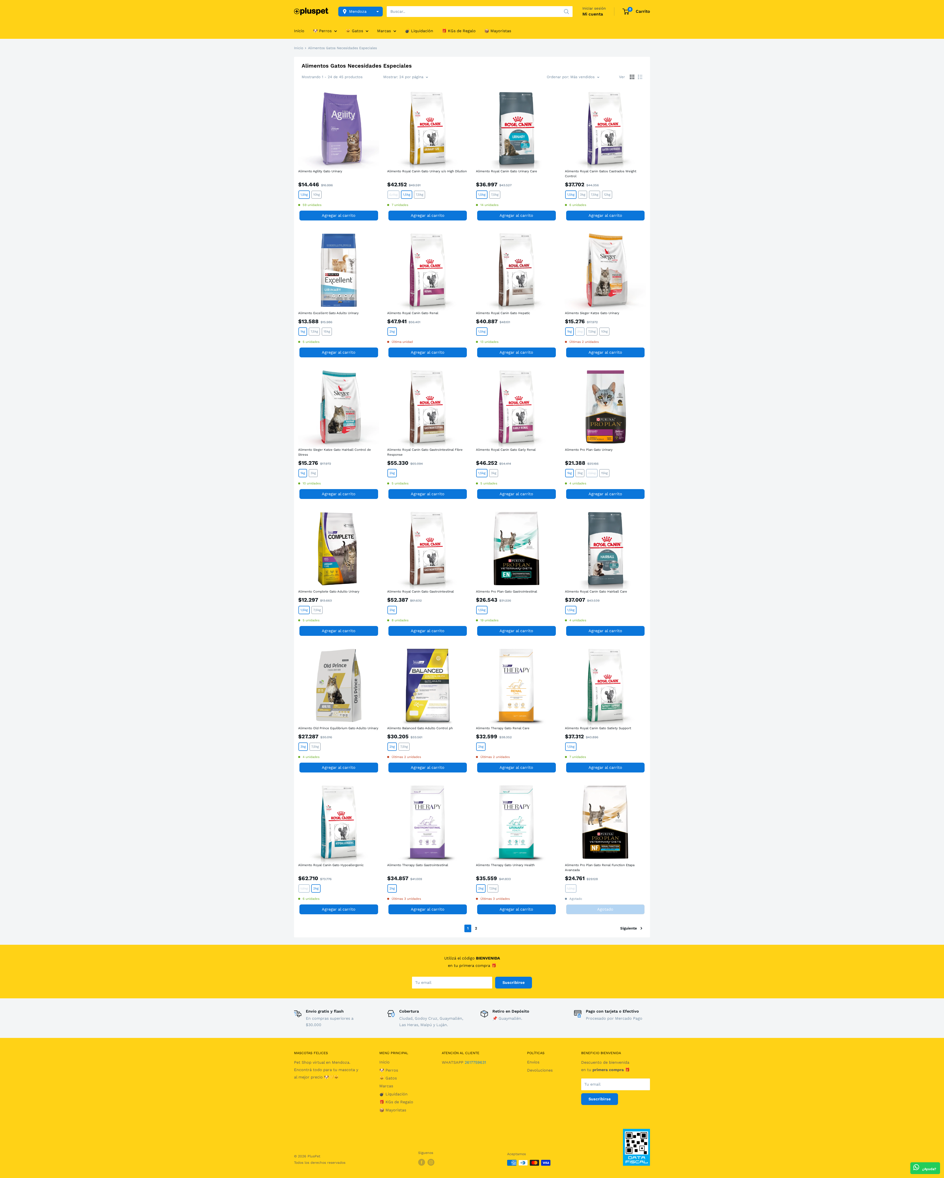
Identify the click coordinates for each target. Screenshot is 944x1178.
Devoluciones (540, 1070)
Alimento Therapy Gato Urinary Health (505, 865)
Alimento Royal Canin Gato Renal (412, 313)
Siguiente (628, 928)
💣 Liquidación (419, 31)
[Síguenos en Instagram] (431, 1162)
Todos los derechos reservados (319, 1162)
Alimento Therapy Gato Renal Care (503, 728)
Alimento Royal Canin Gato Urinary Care (506, 171)
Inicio (299, 31)
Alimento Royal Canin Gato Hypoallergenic (331, 865)
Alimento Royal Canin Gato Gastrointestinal (420, 591)
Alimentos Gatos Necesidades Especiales (342, 48)
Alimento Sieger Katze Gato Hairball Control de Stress (334, 452)
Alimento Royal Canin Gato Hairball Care (596, 591)
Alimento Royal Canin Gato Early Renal (506, 449)
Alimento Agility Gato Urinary (320, 171)
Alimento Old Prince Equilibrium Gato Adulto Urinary (338, 728)
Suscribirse (513, 982)
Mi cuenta (592, 14)
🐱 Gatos (354, 31)
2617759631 (475, 1062)
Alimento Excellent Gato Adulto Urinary (328, 313)
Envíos (533, 1062)
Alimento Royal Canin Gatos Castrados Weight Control (600, 173)
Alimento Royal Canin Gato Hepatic (503, 313)
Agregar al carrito (338, 215)
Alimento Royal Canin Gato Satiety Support (598, 728)
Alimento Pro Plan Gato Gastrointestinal (506, 591)
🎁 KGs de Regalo (459, 31)
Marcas (384, 31)
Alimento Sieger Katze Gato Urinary (592, 313)
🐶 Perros (322, 31)
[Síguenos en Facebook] (421, 1162)
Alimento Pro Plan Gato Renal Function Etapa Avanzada (599, 867)
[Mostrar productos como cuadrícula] (632, 77)
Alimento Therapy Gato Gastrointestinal (417, 865)
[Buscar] (566, 11)
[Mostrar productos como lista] (640, 77)
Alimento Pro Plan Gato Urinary (589, 449)
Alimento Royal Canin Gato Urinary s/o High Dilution (427, 171)
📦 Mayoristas (497, 31)
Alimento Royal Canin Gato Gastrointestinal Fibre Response (425, 452)
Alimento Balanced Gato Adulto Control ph (420, 728)
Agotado (605, 909)
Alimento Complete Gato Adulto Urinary (328, 591)
